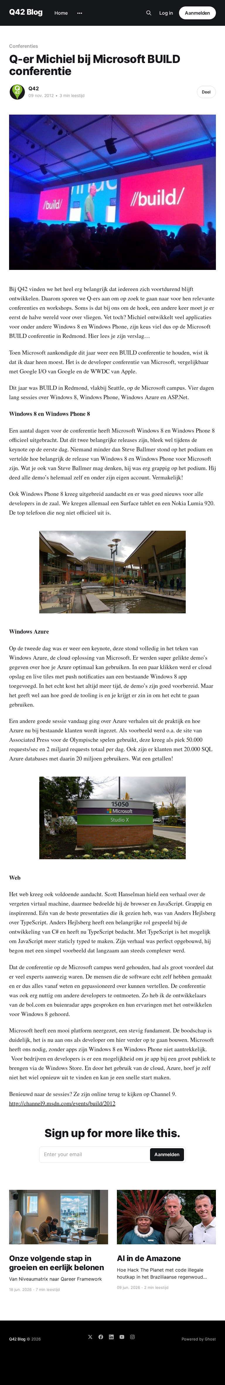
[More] (79, 13)
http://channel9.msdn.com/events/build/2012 (62, 1103)
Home (61, 13)
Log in (166, 13)
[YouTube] (122, 1337)
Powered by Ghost (199, 1339)
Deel (206, 91)
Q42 (33, 88)
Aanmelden (197, 13)
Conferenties (23, 46)
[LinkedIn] (111, 1337)
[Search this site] (149, 13)
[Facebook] (100, 1337)
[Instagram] (132, 1337)
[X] (90, 1337)
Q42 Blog (26, 12)
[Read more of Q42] (17, 92)
